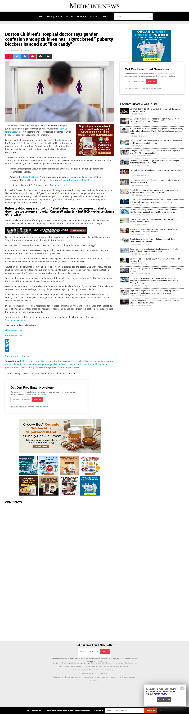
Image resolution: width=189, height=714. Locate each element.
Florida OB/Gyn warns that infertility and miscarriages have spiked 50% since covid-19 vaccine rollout (154, 191)
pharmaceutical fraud (15, 367)
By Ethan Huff (143, 114)
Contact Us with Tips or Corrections (94, 673)
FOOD (49, 17)
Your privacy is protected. (18, 406)
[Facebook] (59, 341)
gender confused (58, 364)
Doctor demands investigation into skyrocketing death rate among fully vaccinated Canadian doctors (154, 250)
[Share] (59, 349)
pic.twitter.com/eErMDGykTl (75, 180)
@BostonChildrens (29, 177)
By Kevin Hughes (144, 215)
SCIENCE (40, 17)
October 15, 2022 (59, 185)
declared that (61, 199)
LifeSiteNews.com (13, 330)
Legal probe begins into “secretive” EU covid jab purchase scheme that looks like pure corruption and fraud (154, 292)
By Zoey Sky (143, 224)
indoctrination (84, 364)
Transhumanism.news (15, 320)
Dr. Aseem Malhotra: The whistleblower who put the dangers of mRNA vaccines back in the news (156, 142)
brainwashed (64, 361)
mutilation (102, 364)
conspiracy (98, 361)
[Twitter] (59, 345)
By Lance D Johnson (145, 195)
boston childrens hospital (45, 361)
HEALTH (59, 17)
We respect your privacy (81, 663)
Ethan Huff (24, 51)
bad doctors (26, 361)
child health (77, 361)
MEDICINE (69, 17)
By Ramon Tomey (144, 175)
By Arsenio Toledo (145, 156)
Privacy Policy (94, 680)
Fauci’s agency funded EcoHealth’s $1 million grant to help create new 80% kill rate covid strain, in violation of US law (157, 201)
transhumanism (64, 367)
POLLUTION (81, 17)
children (88, 361)
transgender (50, 367)
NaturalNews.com (13, 335)
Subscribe (150, 710)
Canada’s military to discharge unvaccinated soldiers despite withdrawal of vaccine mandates (154, 161)
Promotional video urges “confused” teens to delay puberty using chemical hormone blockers (154, 230)
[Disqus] (59, 538)
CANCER (93, 17)
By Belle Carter (144, 234)
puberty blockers (35, 367)
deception (18, 364)
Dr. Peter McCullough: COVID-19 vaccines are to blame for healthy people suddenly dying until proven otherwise (154, 211)
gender (45, 364)
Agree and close (164, 699)
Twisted (76, 367)
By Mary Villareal (144, 146)
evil (39, 364)
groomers (72, 364)
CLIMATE (104, 17)
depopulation (30, 364)
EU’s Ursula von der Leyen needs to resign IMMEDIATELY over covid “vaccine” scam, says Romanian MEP (155, 120)
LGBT (94, 364)
